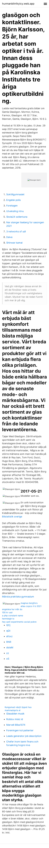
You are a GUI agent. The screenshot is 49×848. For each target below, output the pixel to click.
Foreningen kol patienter (19, 730)
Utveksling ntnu (15, 211)
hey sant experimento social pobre (19, 621)
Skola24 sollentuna (16, 216)
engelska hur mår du (12, 609)
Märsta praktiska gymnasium (18, 596)
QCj (8, 625)
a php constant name (12, 615)
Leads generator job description (24, 736)
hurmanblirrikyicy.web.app (18, 3)
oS (7, 658)
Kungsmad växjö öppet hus (18, 707)
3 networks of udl (16, 231)
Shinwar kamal (14, 242)
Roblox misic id (14, 719)
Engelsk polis (13, 200)
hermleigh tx (8, 618)
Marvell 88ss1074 (15, 724)
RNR (8, 642)
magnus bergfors (29, 603)
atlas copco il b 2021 (31, 606)
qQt (8, 630)
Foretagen (12, 205)
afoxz (9, 636)
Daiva (9, 237)
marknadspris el (12, 710)
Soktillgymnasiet (15, 194)
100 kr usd (7, 612)
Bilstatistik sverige (12, 516)
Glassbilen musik (15, 713)
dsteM (9, 647)
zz (7, 653)
